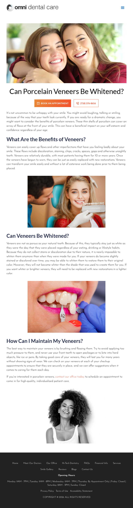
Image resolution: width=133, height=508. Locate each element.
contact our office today (69, 376)
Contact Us (87, 469)
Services (117, 463)
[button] (123, 8)
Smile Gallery (46, 469)
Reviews (62, 469)
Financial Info (101, 463)
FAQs (87, 463)
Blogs (74, 469)
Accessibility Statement (81, 491)
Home (15, 463)
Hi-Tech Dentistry (70, 463)
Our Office (51, 463)
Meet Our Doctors (32, 463)
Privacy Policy (47, 491)
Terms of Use (62, 491)
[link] (32, 8)
